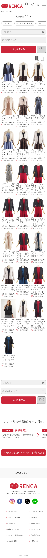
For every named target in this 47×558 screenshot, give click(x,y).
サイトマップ (35, 529)
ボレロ (7, 23)
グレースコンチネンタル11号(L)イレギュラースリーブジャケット (23, 85)
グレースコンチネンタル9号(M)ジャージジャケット (38, 153)
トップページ (12, 511)
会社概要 (34, 517)
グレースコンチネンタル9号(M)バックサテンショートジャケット (38, 220)
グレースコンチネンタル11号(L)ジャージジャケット (8, 220)
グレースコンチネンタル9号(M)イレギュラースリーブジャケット (38, 85)
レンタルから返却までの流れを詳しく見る (23, 452)
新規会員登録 (35, 523)
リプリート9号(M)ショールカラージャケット (8, 118)
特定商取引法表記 (13, 529)
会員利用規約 (35, 535)
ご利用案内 (11, 523)
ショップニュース (37, 511)
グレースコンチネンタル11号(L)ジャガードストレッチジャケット (7, 323)
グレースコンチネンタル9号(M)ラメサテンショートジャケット (23, 119)
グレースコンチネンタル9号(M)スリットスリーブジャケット (23, 254)
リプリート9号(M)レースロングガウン (38, 118)
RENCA (3, 12)
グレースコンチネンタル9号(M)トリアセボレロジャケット (23, 153)
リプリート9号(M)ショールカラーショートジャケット (8, 85)
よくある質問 (12, 541)
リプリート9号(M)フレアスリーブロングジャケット (8, 254)
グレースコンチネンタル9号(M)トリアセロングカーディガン (23, 322)
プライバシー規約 (13, 517)
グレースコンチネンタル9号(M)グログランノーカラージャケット (23, 186)
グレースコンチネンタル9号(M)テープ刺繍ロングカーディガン (38, 322)
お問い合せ (35, 541)
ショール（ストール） (25, 23)
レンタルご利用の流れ (15, 535)
